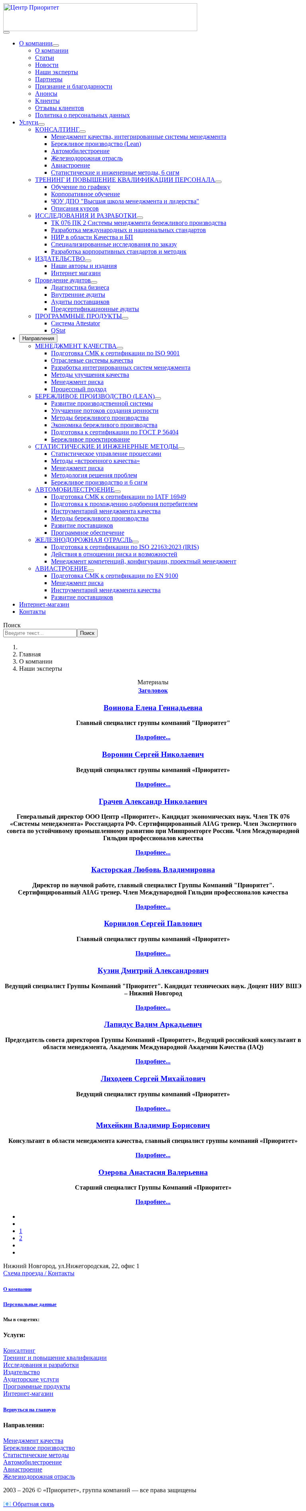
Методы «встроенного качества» (95, 460)
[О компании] (56, 45)
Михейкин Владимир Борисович (153, 1125)
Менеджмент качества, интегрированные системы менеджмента (138, 136)
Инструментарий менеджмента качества (106, 511)
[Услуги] (41, 124)
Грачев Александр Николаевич (153, 801)
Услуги (28, 122)
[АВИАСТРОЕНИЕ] (91, 570)
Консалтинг (19, 1350)
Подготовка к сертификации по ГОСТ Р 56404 (114, 432)
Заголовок (153, 690)
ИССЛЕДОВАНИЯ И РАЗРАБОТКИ (86, 215)
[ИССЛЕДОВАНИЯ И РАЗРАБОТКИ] (140, 218)
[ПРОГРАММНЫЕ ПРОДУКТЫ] (125, 318)
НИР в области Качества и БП (92, 237)
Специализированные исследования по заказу (114, 244)
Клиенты (47, 100)
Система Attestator (75, 323)
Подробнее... (153, 737)
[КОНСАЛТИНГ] (82, 131)
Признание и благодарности (73, 86)
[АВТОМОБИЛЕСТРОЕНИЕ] (117, 492)
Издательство (21, 1372)
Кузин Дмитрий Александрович (153, 970)
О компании (36, 43)
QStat (58, 330)
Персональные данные (30, 1304)
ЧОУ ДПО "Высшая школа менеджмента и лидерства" (125, 201)
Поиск (12, 625)
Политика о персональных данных (82, 115)
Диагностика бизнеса (80, 287)
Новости (47, 64)
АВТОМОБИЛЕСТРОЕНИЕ (74, 489)
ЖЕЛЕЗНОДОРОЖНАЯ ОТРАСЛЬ (83, 539)
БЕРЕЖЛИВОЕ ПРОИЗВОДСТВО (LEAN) (95, 396)
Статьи (44, 57)
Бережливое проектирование (90, 439)
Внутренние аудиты (78, 294)
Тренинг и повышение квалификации (55, 1357)
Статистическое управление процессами (106, 453)
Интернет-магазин (44, 604)
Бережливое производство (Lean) (96, 143)
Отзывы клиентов (59, 107)
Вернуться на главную (29, 1409)
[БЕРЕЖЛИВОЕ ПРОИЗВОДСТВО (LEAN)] (158, 398)
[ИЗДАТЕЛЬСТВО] (88, 261)
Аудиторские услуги (31, 1379)
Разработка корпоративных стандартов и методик (118, 251)
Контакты (32, 611)
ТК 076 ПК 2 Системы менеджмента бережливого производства (138, 222)
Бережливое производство (39, 1447)
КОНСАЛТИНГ (57, 129)
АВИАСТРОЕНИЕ (61, 568)
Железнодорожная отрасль (87, 158)
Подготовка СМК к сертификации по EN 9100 (114, 575)
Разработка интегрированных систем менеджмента (120, 367)
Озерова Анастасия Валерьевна (153, 1172)
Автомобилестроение (80, 151)
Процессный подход (78, 389)
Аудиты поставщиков (80, 301)
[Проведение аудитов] (94, 282)
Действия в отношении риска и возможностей (114, 554)
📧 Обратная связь (28, 1504)
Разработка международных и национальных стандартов (128, 230)
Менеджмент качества (33, 1440)
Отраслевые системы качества (92, 360)
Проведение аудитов (63, 280)
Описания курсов (75, 208)
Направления (38, 338)
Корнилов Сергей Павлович (153, 923)
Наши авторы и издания (84, 265)
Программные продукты (36, 1386)
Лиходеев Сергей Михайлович (153, 1078)
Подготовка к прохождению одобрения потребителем (124, 503)
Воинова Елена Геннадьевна (153, 707)
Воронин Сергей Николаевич (153, 754)
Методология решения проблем (94, 475)
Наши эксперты (56, 72)
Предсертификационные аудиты (95, 308)
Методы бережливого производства (100, 417)
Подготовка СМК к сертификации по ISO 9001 (115, 353)
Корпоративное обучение (85, 194)
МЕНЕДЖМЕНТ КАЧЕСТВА (76, 346)
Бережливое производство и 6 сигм (99, 482)
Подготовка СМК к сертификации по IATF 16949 (118, 496)
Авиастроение (70, 165)
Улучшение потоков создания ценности (105, 410)
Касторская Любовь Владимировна (153, 869)
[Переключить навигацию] (6, 32)
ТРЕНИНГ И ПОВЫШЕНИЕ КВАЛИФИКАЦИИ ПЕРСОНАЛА (125, 179)
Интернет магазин (76, 273)
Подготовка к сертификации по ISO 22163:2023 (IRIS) (125, 547)
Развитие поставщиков (82, 525)
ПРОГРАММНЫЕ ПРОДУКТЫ (78, 316)
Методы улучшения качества (90, 374)
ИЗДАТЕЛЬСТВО (60, 258)
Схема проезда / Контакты (39, 1273)
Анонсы (46, 93)
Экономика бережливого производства (104, 425)
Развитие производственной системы (102, 403)
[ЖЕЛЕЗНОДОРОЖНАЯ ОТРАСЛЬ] (135, 542)
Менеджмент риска (77, 381)
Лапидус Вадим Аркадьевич (153, 1024)
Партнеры (49, 79)
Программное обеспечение (87, 532)
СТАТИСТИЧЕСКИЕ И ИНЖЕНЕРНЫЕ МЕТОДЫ (106, 446)
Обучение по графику (80, 186)
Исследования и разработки (41, 1364)
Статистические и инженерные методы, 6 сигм (115, 172)
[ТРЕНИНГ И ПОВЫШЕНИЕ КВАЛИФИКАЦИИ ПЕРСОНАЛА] (218, 182)
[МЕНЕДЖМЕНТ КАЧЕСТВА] (120, 348)
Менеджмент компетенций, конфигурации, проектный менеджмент (143, 561)
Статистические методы (36, 1455)
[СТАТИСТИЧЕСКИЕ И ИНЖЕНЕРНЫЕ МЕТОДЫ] (181, 448)
